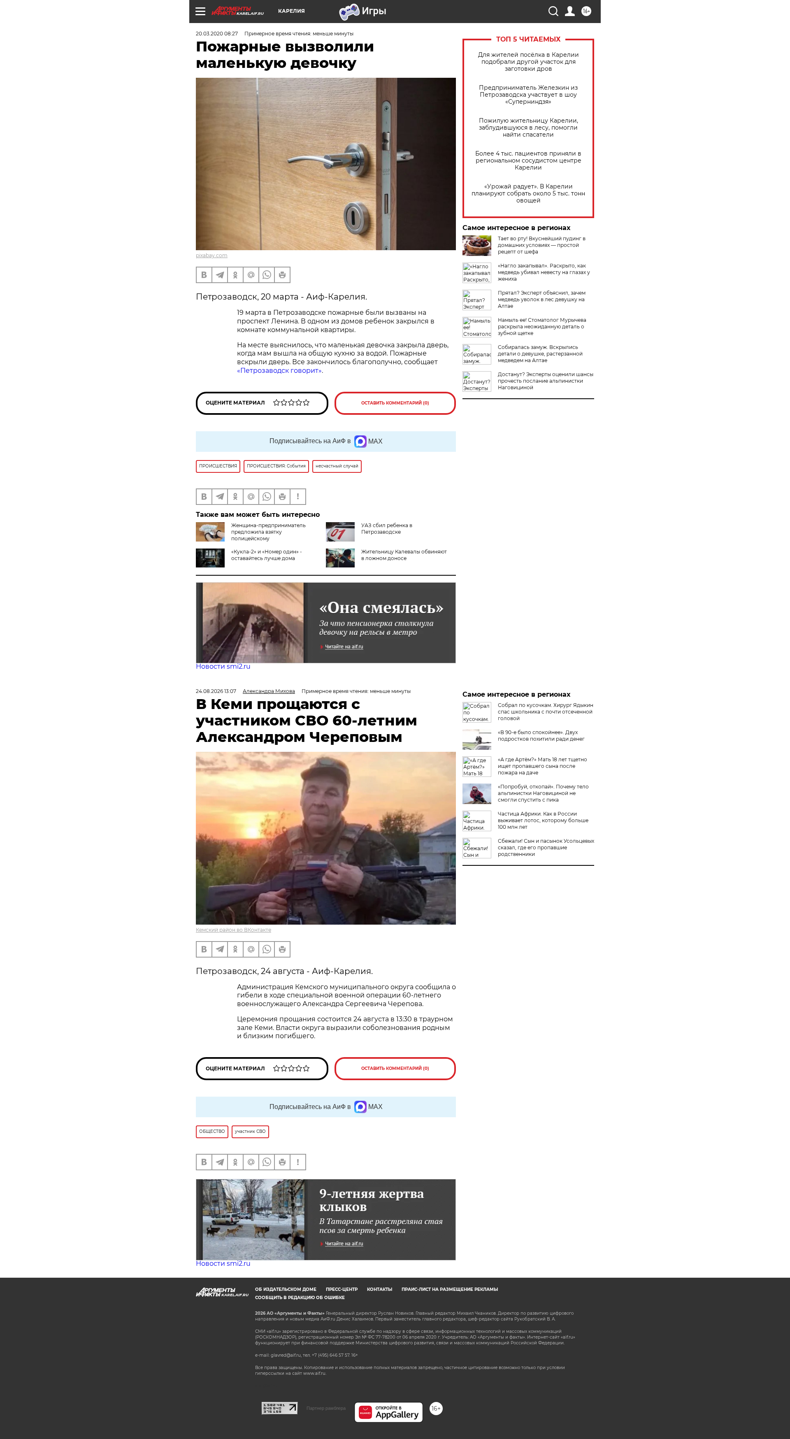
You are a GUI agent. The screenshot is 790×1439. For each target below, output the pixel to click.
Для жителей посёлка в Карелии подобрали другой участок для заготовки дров (528, 61)
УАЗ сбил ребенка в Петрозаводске (386, 528)
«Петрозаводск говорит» (279, 370)
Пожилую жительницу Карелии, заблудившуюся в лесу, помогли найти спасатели (528, 127)
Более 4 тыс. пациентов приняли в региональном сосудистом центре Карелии (528, 160)
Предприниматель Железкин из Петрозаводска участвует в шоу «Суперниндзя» (528, 94)
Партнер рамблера (326, 1408)
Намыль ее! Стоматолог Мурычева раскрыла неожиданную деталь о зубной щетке (542, 326)
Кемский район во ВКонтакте (233, 930)
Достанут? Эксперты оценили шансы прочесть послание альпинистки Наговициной (545, 381)
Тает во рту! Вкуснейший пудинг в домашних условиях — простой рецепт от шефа (542, 245)
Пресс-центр (342, 1289)
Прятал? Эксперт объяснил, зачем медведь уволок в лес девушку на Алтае (542, 299)
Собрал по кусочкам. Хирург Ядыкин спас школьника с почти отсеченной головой (545, 711)
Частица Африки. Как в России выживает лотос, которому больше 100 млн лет (543, 820)
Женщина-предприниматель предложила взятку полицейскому (268, 532)
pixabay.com (212, 255)
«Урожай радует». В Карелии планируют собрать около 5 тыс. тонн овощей (528, 193)
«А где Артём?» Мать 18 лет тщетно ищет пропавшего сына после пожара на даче (542, 766)
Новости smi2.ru (223, 666)
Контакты (379, 1289)
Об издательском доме (285, 1289)
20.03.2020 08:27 (217, 33)
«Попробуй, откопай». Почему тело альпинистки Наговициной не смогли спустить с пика (543, 793)
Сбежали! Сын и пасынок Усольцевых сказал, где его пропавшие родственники (546, 847)
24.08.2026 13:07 (216, 691)
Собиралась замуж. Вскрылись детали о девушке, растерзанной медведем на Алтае (540, 353)
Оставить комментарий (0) (395, 403)
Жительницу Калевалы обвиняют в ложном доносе (404, 555)
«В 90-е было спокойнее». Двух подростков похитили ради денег (541, 735)
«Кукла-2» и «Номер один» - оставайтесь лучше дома (266, 555)
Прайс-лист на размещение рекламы (450, 1289)
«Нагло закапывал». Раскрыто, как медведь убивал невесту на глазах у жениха (544, 272)
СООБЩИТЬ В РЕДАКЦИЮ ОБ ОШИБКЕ (300, 1297)
